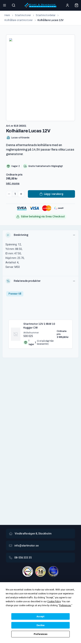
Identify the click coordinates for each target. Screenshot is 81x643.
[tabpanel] (40, 333)
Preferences (40, 634)
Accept (40, 616)
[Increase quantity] (21, 194)
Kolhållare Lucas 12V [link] (50, 20)
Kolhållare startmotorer (19, 20)
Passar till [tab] (14, 293)
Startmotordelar (45, 15)
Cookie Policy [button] (54, 601)
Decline (40, 625)
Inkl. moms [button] (12, 183)
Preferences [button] (65, 605)
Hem (7, 15)
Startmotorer (23, 15)
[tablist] (14, 293)
